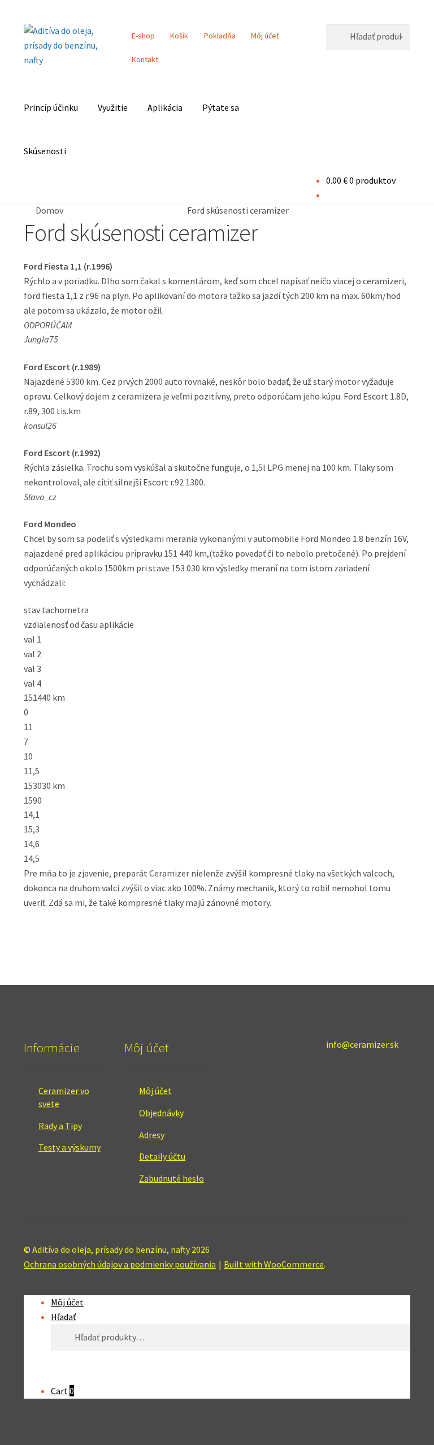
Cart (62, 1390)
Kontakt (145, 59)
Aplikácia (165, 107)
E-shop (143, 36)
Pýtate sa (220, 107)
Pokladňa (220, 36)
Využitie (113, 107)
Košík (179, 36)
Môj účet (265, 36)
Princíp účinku (51, 107)
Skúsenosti (45, 151)
